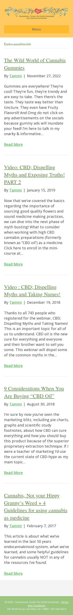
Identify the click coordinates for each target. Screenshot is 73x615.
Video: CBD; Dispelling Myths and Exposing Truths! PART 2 (34, 174)
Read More (13, 144)
